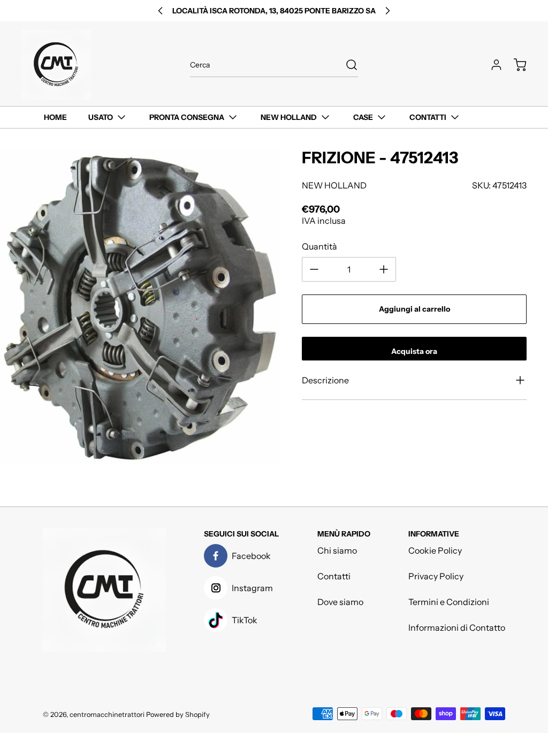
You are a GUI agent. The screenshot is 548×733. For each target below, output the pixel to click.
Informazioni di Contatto (456, 627)
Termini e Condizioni (448, 601)
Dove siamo (340, 601)
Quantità (319, 246)
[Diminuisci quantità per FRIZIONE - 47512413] (314, 269)
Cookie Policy (435, 550)
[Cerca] (346, 65)
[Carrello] (515, 65)
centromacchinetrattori (107, 715)
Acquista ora (414, 351)
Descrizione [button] (325, 380)
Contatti (334, 576)
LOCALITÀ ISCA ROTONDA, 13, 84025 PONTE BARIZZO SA (274, 11)
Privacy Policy (435, 576)
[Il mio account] (491, 65)
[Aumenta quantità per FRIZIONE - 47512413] (383, 269)
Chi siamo (337, 550)
